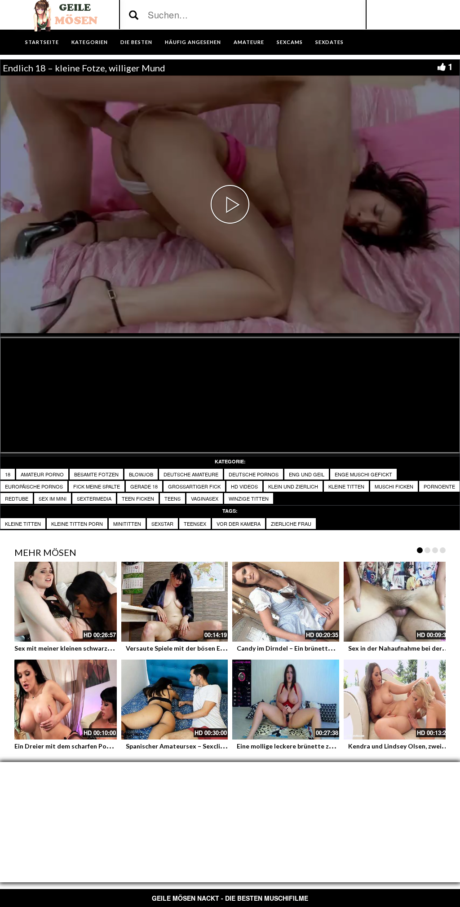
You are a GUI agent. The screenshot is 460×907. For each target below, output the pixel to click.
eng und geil (306, 474)
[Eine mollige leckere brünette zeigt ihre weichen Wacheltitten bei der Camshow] (285, 700)
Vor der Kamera (239, 523)
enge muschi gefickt (363, 474)
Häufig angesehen (193, 42)
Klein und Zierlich (293, 486)
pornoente (439, 486)
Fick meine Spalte (96, 486)
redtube (16, 498)
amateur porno (42, 474)
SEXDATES (329, 42)
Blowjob (141, 474)
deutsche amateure (191, 474)
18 (7, 474)
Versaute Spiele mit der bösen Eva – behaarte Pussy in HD (211, 648)
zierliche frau (291, 523)
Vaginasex (204, 498)
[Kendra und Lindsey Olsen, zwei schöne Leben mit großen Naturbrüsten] (397, 700)
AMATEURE (249, 42)
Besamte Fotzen (96, 474)
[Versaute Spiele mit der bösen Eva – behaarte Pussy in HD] (174, 602)
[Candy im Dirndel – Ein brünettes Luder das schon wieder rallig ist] (285, 602)
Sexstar (162, 523)
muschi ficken (394, 486)
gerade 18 (144, 486)
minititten (127, 523)
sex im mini (52, 498)
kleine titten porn (77, 523)
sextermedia (94, 498)
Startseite (42, 42)
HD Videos (244, 486)
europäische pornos (34, 486)
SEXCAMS (290, 42)
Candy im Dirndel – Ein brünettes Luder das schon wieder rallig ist (334, 648)
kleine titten (346, 486)
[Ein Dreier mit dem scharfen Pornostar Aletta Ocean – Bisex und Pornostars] (63, 700)
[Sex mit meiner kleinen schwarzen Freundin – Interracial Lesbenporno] (63, 602)
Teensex (195, 523)
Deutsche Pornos (254, 474)
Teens (172, 498)
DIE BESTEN (136, 42)
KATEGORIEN (89, 42)
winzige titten (249, 498)
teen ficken (138, 498)
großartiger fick (194, 486)
